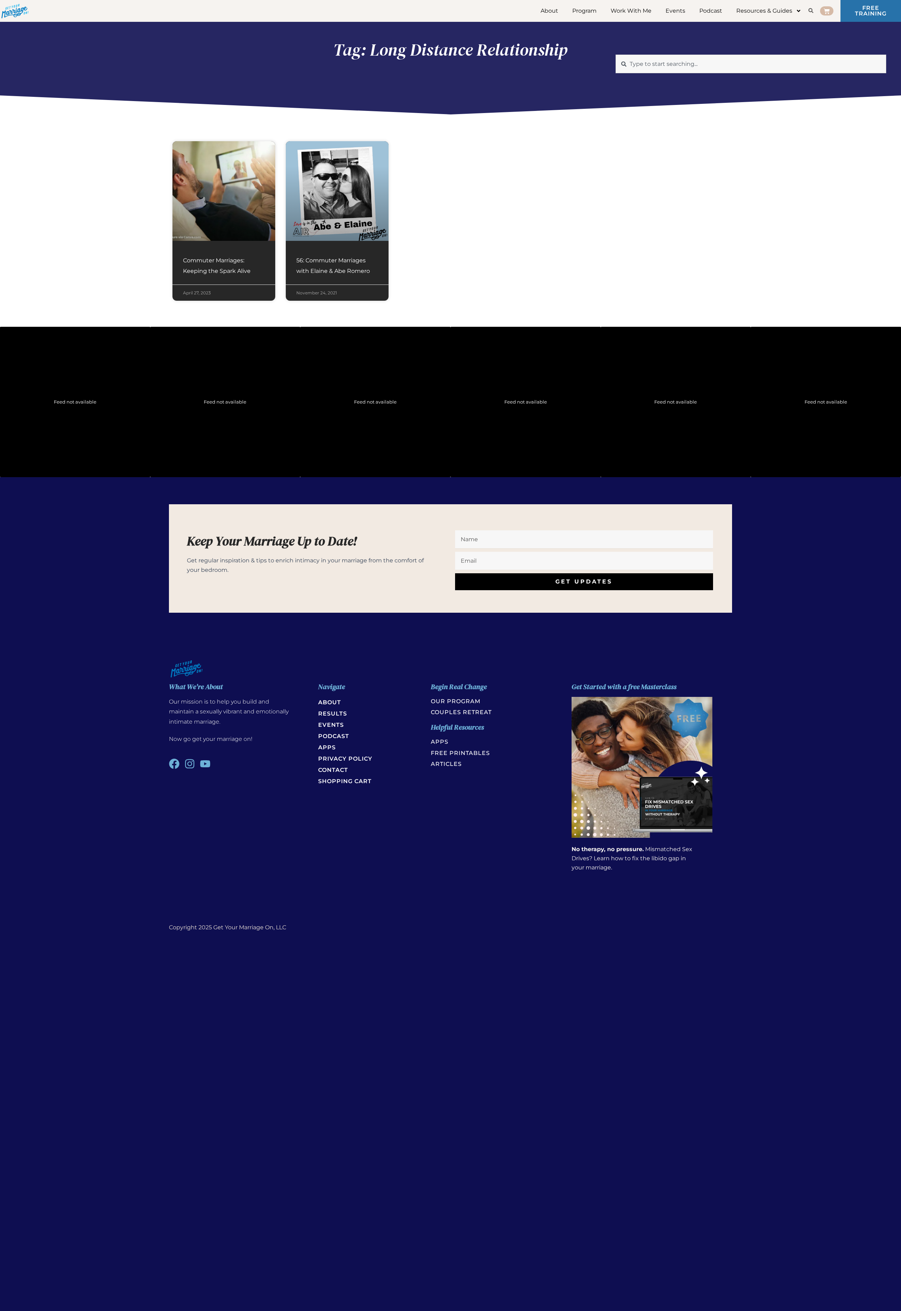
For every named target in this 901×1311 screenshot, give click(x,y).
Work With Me (631, 10)
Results (332, 713)
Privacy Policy (345, 758)
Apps (327, 747)
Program (584, 10)
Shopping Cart (345, 781)
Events (675, 10)
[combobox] (751, 64)
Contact (333, 770)
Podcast (710, 10)
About (549, 10)
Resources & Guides (764, 10)
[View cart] (826, 10)
